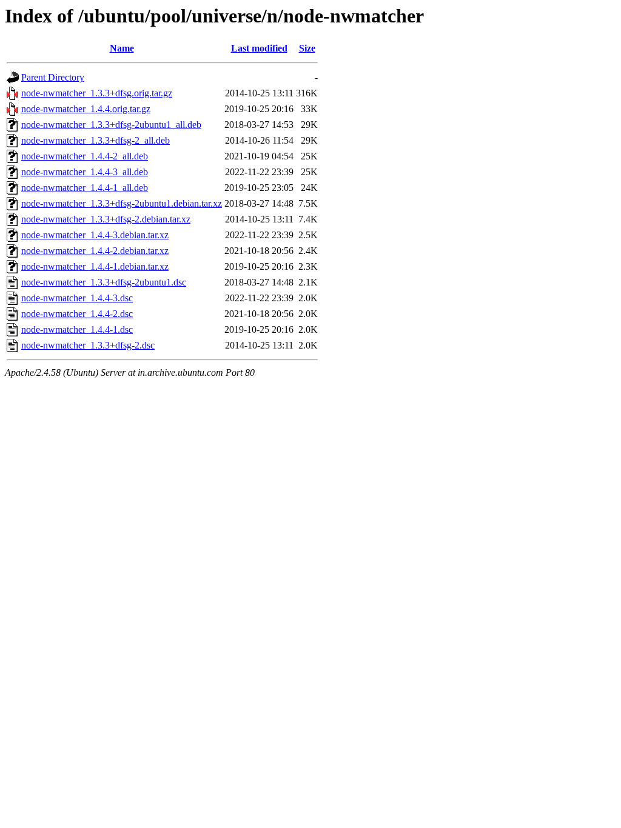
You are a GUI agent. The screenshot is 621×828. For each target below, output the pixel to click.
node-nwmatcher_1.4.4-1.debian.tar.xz (95, 266)
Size (307, 48)
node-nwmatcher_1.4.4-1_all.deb (84, 187)
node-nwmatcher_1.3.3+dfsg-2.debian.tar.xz (105, 219)
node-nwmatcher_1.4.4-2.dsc (77, 314)
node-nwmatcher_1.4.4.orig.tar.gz (85, 109)
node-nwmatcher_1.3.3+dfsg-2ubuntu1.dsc (103, 282)
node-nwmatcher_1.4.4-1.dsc (77, 329)
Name (122, 48)
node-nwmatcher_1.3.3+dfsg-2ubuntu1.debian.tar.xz (121, 203)
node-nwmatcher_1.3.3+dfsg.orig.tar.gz (96, 93)
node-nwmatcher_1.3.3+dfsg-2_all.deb (95, 140)
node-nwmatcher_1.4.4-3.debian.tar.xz (95, 235)
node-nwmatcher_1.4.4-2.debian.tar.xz (95, 250)
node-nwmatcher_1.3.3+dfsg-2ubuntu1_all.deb (111, 124)
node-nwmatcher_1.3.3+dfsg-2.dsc (88, 345)
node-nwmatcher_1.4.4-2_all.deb (84, 156)
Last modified (259, 48)
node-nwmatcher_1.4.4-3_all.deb (84, 172)
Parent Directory (52, 77)
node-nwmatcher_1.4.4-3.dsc (77, 298)
